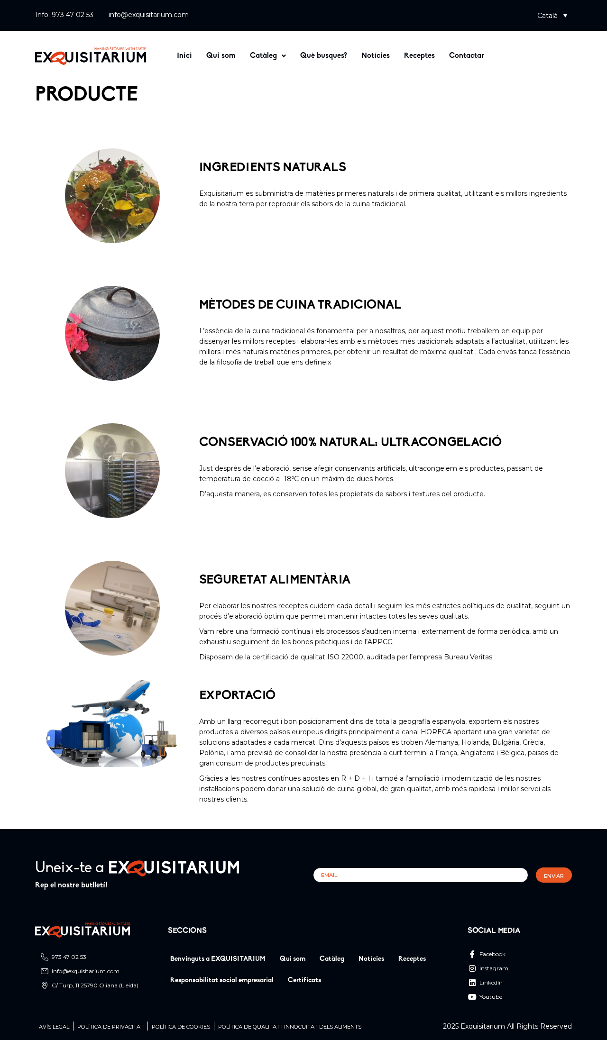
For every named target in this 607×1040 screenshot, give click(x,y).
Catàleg (263, 56)
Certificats (304, 980)
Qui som (221, 56)
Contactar (466, 56)
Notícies (375, 56)
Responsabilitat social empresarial (222, 980)
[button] (552, 15)
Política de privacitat (110, 1027)
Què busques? (323, 56)
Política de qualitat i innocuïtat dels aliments (289, 1027)
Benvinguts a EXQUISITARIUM (218, 959)
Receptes (419, 56)
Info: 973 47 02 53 (64, 14)
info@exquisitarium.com (149, 14)
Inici (184, 56)
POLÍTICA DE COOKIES (181, 1027)
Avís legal (54, 1027)
